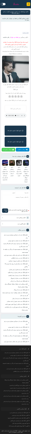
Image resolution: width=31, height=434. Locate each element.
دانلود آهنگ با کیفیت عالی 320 (14, 130)
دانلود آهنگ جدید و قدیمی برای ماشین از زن (19, 412)
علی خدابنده (6, 37)
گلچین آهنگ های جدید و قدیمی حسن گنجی (19, 420)
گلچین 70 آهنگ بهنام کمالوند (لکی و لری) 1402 (18, 426)
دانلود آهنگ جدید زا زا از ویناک (21, 289)
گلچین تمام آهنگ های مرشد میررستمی (20, 415)
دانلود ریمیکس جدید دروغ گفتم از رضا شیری (18, 385)
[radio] (21, 97)
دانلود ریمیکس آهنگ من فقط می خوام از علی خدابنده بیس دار (15, 19)
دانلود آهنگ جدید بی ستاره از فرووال (19, 278)
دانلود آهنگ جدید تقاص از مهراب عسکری (18, 261)
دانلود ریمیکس (25, 32)
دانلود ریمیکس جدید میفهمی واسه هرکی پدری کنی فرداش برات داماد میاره (16, 392)
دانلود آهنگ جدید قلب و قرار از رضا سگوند (18, 272)
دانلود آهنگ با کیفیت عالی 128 (14, 141)
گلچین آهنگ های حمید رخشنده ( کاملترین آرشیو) (18, 418)
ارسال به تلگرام (21, 149)
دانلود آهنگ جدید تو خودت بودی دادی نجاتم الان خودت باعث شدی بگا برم (15, 245)
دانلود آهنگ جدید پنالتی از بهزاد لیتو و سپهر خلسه (16, 304)
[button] (28, 4)
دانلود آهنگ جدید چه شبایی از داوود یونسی (18, 240)
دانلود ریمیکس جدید (21, 217)
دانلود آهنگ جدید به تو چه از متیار (20, 298)
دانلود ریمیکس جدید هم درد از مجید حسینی (19, 388)
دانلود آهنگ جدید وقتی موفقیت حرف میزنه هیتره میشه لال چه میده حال (15, 294)
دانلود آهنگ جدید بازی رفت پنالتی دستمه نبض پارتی (16, 255)
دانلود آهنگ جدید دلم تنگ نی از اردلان (19, 281)
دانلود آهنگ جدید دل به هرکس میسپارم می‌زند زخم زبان (16, 236)
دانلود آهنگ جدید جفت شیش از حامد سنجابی (17, 301)
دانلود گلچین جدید (22, 223)
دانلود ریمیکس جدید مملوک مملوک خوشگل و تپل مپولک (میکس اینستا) (16, 285)
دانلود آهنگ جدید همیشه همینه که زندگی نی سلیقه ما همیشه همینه (15, 251)
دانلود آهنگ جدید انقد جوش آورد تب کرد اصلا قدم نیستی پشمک (16, 309)
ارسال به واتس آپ (7, 149)
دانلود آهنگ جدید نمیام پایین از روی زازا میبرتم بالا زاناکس (16, 265)
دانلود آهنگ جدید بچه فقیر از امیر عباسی (18, 269)
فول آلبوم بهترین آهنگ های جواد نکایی (20, 423)
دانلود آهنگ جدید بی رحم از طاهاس (19, 258)
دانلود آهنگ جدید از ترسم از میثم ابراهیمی (18, 275)
